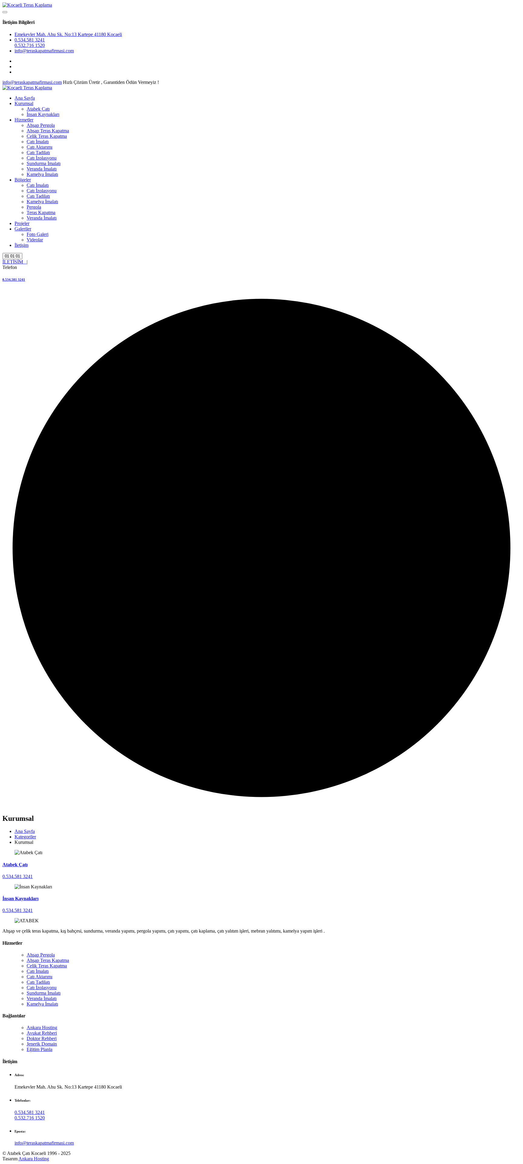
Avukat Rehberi (42, 1033)
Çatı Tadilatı (38, 152)
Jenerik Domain (42, 1043)
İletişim (21, 245)
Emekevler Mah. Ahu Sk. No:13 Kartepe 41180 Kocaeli (68, 34)
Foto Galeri (37, 234)
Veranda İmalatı (42, 168)
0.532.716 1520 (30, 45)
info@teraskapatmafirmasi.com (44, 50)
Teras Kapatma (41, 212)
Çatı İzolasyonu (42, 158)
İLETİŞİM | (15, 261)
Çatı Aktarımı (39, 147)
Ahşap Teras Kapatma (48, 130)
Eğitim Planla (39, 1049)
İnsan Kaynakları (43, 114)
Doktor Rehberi (42, 1038)
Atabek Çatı (38, 108)
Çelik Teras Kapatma (47, 136)
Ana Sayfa (25, 98)
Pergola (34, 207)
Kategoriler (25, 836)
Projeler (22, 223)
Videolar (35, 239)
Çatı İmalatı (38, 141)
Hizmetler (24, 119)
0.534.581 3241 (30, 39)
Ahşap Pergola (41, 125)
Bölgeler (23, 179)
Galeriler (23, 228)
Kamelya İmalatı (42, 174)
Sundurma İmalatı (44, 163)
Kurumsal (24, 103)
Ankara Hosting (42, 1027)
